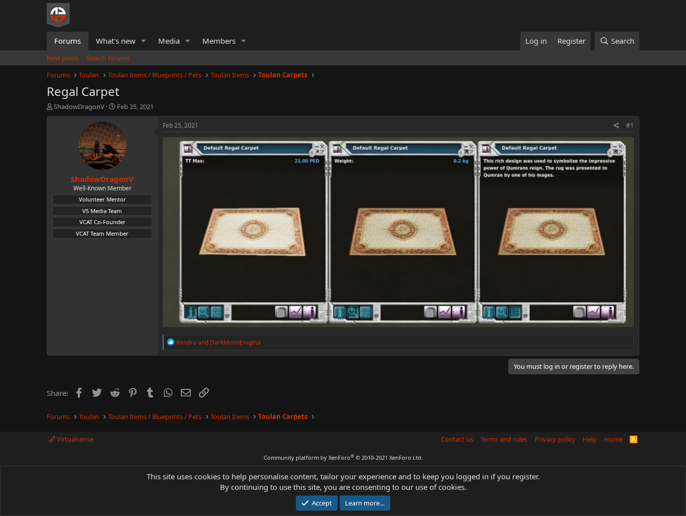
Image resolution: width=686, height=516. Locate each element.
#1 (630, 125)
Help (590, 439)
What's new (116, 41)
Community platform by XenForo (343, 457)
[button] (144, 41)
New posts (62, 57)
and (218, 342)
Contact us (457, 439)
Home (613, 439)
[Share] (616, 126)
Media (169, 41)
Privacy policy (555, 439)
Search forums (108, 57)
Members (219, 41)
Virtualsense (74, 439)
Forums (67, 41)
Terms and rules (503, 439)
